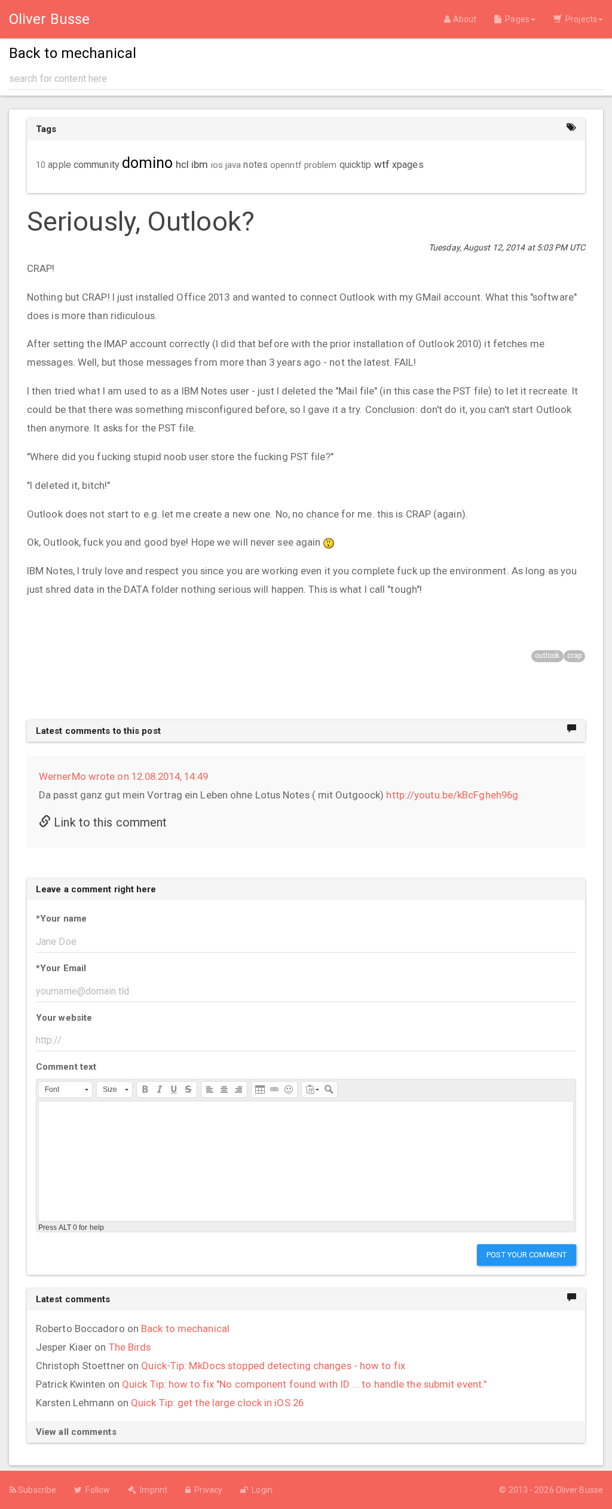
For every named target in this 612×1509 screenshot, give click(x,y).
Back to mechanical (185, 1328)
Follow (96, 1490)
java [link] (233, 165)
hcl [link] (182, 164)
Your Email (61, 968)
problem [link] (320, 165)
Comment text (66, 1066)
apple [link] (59, 165)
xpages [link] (408, 164)
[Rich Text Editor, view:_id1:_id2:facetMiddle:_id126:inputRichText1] (306, 1161)
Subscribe (36, 1490)
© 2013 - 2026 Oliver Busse (551, 1490)
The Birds (130, 1347)
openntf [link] (286, 165)
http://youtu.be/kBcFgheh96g (452, 795)
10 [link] (40, 165)
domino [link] (147, 163)
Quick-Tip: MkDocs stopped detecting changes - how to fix (273, 1366)
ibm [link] (199, 164)
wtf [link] (382, 164)
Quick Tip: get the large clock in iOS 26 (217, 1403)
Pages (515, 19)
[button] (65, 1089)
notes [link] (255, 165)
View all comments (76, 1432)
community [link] (97, 164)
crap (574, 655)
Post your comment (526, 1254)
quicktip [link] (355, 165)
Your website (64, 1017)
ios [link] (217, 165)
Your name (61, 918)
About (463, 19)
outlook (547, 655)
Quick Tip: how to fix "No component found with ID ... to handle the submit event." (304, 1384)
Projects (579, 19)
